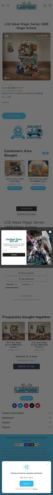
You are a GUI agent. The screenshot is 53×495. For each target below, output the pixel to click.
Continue (14, 254)
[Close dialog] (50, 232)
